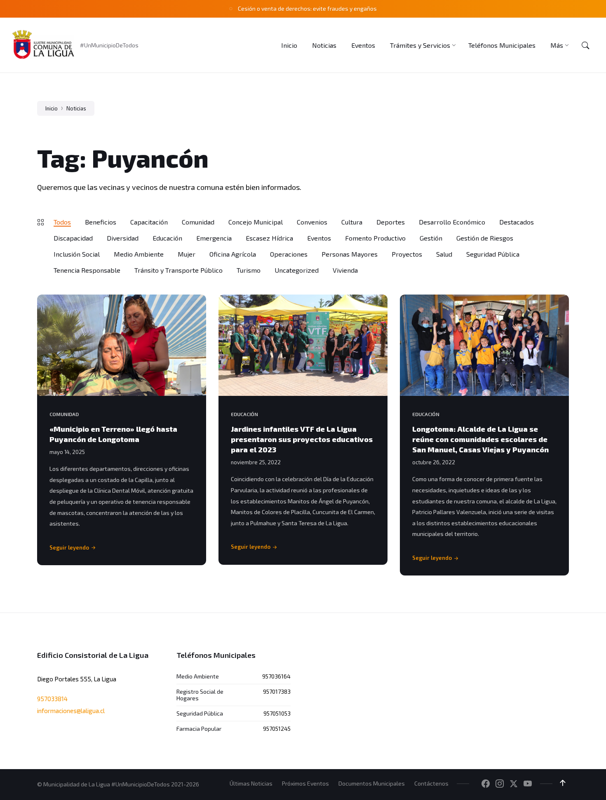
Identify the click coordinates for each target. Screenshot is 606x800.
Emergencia (214, 238)
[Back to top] (563, 783)
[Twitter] (514, 784)
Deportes (390, 222)
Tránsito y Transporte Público (178, 270)
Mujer (186, 254)
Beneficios (100, 222)
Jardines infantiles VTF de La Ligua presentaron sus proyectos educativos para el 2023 (302, 439)
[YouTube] (528, 784)
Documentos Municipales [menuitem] (371, 783)
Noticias (76, 108)
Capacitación (149, 222)
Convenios (312, 222)
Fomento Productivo (375, 238)
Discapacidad (73, 238)
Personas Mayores (350, 254)
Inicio (51, 108)
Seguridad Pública (492, 254)
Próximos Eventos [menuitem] (305, 783)
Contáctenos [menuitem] (431, 783)
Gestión (431, 238)
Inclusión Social (77, 254)
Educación (167, 238)
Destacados (516, 222)
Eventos (319, 238)
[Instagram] (500, 784)
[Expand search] (585, 45)
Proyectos (407, 254)
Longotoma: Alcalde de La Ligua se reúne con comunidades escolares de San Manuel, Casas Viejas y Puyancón (480, 439)
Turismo (249, 270)
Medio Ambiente (139, 254)
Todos (62, 222)
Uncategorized (297, 270)
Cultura (351, 222)
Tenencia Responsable (87, 270)
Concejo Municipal (255, 222)
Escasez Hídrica (269, 238)
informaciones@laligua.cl (71, 710)
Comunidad (198, 222)
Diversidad (123, 238)
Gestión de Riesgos (484, 238)
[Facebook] (486, 784)
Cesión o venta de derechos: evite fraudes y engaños (307, 8)
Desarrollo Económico (452, 222)
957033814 (52, 698)
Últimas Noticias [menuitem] (251, 783)
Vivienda (345, 270)
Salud (444, 254)
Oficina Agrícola (232, 254)
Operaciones (289, 254)
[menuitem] (289, 45)
